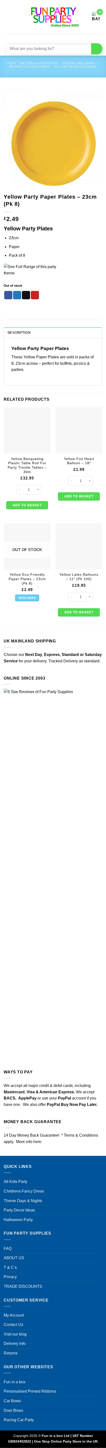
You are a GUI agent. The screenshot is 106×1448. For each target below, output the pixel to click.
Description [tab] (19, 332)
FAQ (8, 1248)
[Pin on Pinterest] (35, 295)
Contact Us (13, 1324)
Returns (11, 1353)
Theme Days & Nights (23, 1201)
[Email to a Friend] (26, 295)
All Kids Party (15, 1181)
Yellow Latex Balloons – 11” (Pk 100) (78, 577)
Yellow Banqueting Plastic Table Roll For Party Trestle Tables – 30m (27, 465)
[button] (7, 17)
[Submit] (96, 48)
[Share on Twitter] (17, 295)
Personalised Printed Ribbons (30, 1391)
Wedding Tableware (78, 63)
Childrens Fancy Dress (24, 1191)
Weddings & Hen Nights (39, 63)
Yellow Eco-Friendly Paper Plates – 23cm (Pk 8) (27, 579)
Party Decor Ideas (19, 1210)
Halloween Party (18, 1220)
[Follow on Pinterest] (65, 38)
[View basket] (96, 17)
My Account (14, 1315)
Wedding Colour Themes (29, 67)
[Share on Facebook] (8, 295)
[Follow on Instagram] (47, 38)
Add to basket (27, 505)
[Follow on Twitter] (56, 38)
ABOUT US (14, 1258)
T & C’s (10, 1267)
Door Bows (13, 1410)
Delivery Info (15, 1343)
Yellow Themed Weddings (75, 67)
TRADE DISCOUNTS (23, 1286)
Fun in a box (14, 1382)
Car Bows (12, 1401)
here (37, 1142)
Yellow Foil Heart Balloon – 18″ (79, 461)
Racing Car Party (19, 1420)
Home (11, 63)
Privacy (10, 1277)
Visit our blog (15, 1334)
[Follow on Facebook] (38, 38)
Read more (27, 597)
